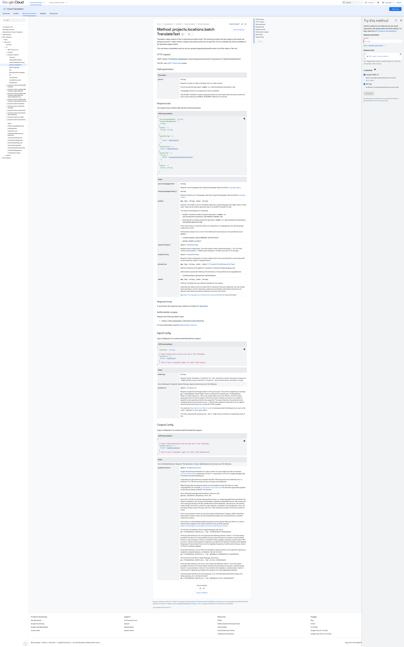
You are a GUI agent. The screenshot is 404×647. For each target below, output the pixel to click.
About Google (35, 642)
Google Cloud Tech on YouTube (321, 634)
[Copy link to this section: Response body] (174, 302)
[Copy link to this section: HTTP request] (172, 54)
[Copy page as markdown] (189, 34)
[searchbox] (14, 20)
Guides (16, 13)
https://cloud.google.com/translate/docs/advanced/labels (202, 295)
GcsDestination (173, 448)
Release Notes (129, 627)
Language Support (235, 187)
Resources (54, 13)
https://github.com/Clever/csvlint (201, 408)
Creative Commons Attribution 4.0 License (210, 601)
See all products (36, 620)
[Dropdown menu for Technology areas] (44, 2)
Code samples (222, 627)
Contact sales (35, 630)
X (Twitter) (314, 627)
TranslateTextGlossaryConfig (180, 157)
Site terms (52, 642)
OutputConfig (172, 149)
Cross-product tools (56, 2)
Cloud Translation (15, 9)
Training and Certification (225, 634)
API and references (29, 13)
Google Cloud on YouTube (319, 630)
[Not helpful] (245, 24)
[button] (13, 34)
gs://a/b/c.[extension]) (187, 473)
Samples (43, 13)
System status (129, 630)
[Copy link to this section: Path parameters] (176, 69)
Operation (204, 306)
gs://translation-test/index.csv (211, 487)
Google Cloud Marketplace (39, 627)
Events (313, 624)
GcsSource (171, 358)
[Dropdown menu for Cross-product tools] (66, 2)
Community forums (130, 620)
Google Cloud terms (64, 642)
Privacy (44, 642)
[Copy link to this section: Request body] (173, 103)
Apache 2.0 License (159, 603)
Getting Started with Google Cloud (228, 624)
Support (127, 624)
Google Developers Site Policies (187, 603)
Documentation (168, 24)
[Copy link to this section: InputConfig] (173, 333)
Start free (395, 9)
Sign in (399, 2)
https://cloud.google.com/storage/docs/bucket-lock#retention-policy (204, 526)
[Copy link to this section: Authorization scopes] (180, 312)
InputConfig (173, 140)
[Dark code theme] (244, 118)
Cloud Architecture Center (226, 630)
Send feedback (238, 30)
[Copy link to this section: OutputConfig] (175, 425)
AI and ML (179, 24)
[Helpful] (242, 24)
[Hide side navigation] (25, 643)
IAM (216, 232)
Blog (312, 620)
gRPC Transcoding (174, 63)
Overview (6, 13)
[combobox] (352, 2)
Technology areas (36, 2)
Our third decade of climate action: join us (86, 642)
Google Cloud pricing (37, 624)
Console (371, 2)
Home (159, 24)
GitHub (219, 620)
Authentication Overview (188, 325)
